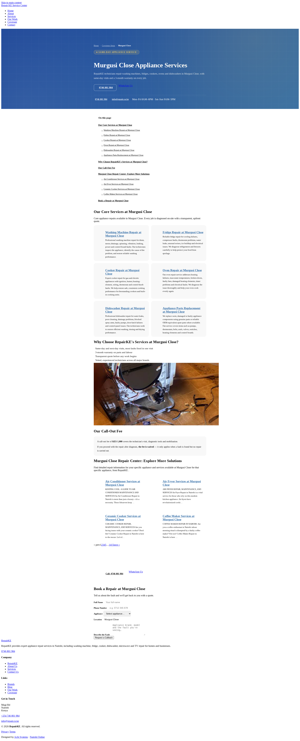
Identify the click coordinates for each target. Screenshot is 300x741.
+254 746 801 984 (10, 715)
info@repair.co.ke (120, 99)
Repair (6, 640)
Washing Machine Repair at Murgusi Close (123, 234)
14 (110, 544)
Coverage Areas (108, 45)
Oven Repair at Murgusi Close (182, 270)
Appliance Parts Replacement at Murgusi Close (181, 310)
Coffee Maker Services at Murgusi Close (178, 517)
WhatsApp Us (125, 85)
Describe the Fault (102, 634)
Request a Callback (104, 637)
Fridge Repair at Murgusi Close (183, 232)
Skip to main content (11, 2)
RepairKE (13, 663)
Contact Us (13, 672)
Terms (12, 731)
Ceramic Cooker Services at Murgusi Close (123, 517)
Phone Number (100, 608)
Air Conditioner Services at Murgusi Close (122, 483)
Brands (11, 684)
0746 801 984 (101, 99)
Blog (10, 687)
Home (96, 45)
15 (112, 544)
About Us (12, 666)
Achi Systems (21, 737)
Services (12, 669)
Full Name (98, 602)
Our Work (13, 689)
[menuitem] (11, 10)
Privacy (5, 731)
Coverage (12, 692)
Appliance (98, 614)
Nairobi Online (37, 737)
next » (117, 544)
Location (98, 619)
